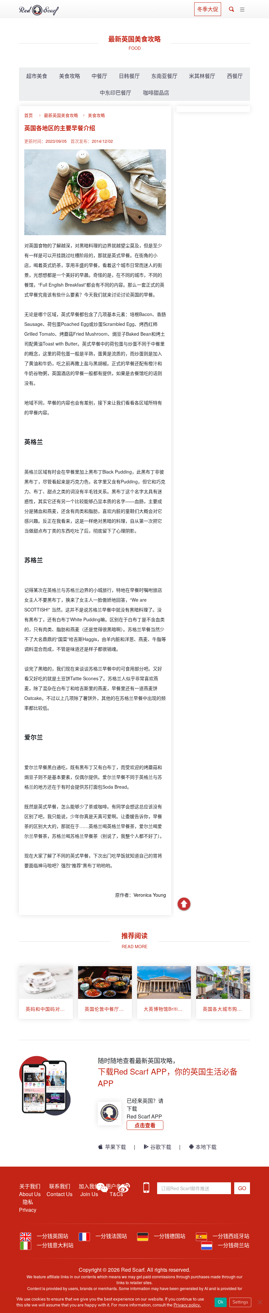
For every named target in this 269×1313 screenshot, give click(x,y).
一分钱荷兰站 (233, 1245)
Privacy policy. (187, 1305)
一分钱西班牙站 (230, 1236)
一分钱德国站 (169, 1236)
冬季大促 (207, 9)
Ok (220, 1302)
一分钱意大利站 (54, 1245)
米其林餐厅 (202, 76)
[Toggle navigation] (242, 9)
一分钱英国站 (51, 1236)
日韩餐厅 (129, 76)
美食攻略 (69, 76)
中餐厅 (99, 76)
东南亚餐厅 (164, 76)
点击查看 (144, 1125)
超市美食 (36, 76)
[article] (46, 992)
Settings (240, 1302)
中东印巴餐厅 (115, 92)
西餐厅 (235, 76)
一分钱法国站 (110, 1236)
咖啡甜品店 (156, 92)
